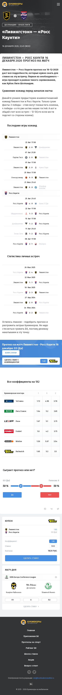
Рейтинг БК (31, 648)
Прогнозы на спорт (31, 642)
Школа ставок (31, 654)
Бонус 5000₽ (11, 353)
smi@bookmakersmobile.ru (43, 678)
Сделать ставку (31, 558)
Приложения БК (31, 636)
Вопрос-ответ (31, 666)
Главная (31, 630)
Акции (31, 660)
